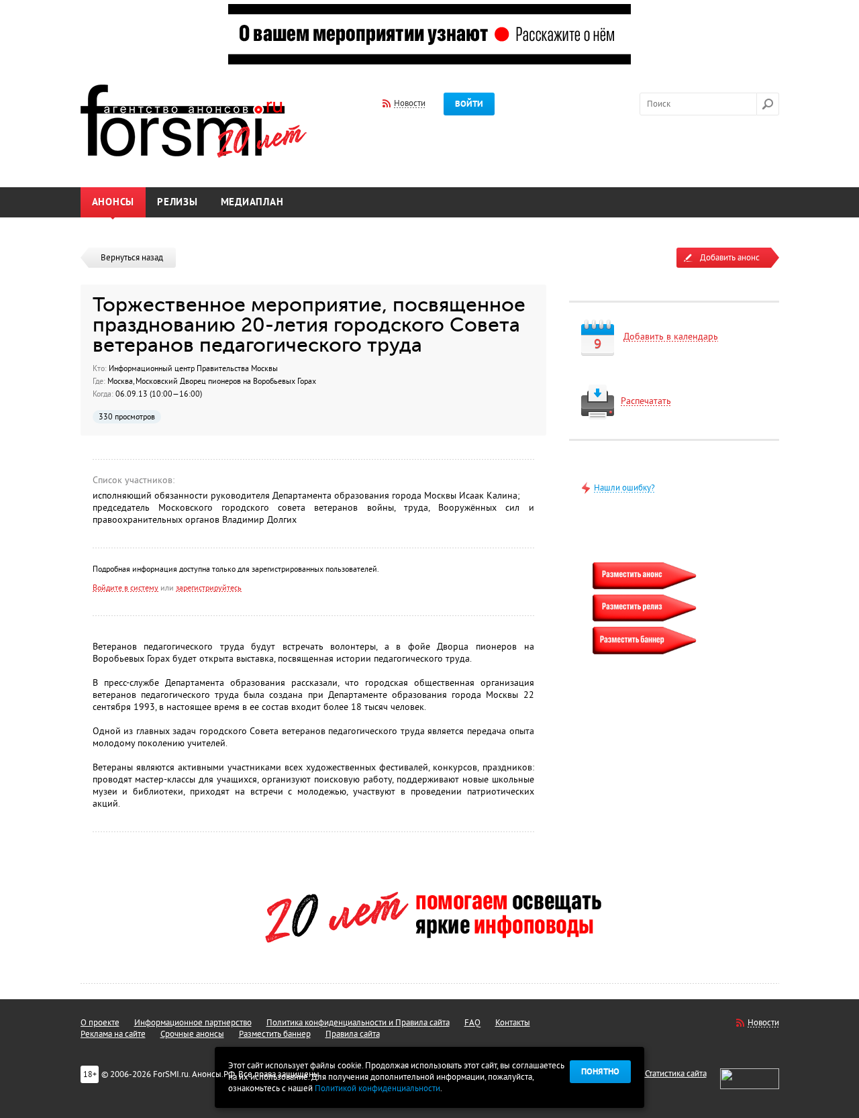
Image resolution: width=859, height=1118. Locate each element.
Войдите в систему (125, 588)
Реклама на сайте (113, 1034)
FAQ (472, 1022)
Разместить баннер (275, 1034)
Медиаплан (252, 202)
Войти (469, 104)
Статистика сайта (676, 1073)
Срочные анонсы (192, 1034)
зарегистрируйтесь (209, 588)
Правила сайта (352, 1034)
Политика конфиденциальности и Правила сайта (358, 1022)
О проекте (100, 1022)
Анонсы (113, 202)
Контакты (512, 1022)
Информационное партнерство (193, 1022)
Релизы (177, 202)
